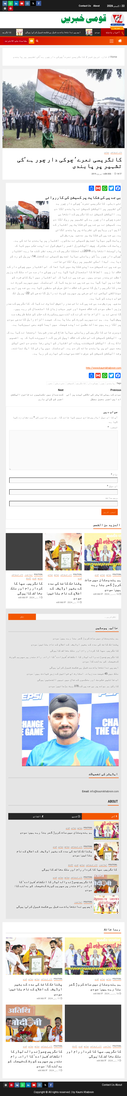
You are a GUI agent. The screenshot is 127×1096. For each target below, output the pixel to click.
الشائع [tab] (37, 816)
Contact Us (85, 5)
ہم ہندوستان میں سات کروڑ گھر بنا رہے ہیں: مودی (103, 584)
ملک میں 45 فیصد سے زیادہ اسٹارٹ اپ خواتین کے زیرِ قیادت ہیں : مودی (73, 673)
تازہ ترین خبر (116, 152)
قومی (97, 574)
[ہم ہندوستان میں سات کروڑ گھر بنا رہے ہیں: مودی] (102, 551)
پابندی (111, 383)
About (96, 5)
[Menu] (111, 41)
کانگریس (81, 383)
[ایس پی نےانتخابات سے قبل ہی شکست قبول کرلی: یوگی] (106, 904)
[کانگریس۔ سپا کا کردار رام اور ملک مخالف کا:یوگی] (24, 551)
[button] (111, 41)
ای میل (112, 486)
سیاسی (106, 152)
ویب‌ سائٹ (112, 497)
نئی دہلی (60, 383)
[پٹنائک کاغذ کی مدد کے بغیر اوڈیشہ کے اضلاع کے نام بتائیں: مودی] (63, 551)
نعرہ (50, 383)
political (117, 574)
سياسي (108, 574)
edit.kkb (107, 174)
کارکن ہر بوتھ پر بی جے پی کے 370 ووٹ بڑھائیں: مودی (84, 686)
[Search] (37, 41)
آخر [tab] (113, 816)
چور (102, 383)
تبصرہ (113, 427)
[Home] (120, 41)
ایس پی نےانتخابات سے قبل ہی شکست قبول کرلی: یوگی (72, 32)
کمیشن (70, 383)
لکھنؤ (28, 578)
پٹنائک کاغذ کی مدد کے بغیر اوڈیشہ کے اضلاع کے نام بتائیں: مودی (75, 644)
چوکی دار (93, 383)
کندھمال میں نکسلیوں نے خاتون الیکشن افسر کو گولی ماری (37, 394)
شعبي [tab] (74, 816)
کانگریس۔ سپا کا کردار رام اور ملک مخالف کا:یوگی (27, 588)
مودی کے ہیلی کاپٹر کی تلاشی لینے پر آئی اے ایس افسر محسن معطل (93, 394)
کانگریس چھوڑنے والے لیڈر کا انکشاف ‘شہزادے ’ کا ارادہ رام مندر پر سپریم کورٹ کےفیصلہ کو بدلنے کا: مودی (53, 885)
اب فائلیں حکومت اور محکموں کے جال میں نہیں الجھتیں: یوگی (78, 679)
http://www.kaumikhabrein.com (103, 368)
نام (114, 474)
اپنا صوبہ (28, 574)
